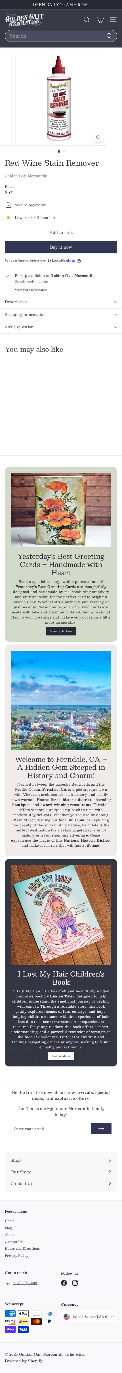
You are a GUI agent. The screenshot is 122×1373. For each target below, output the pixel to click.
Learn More (61, 1055)
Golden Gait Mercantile (26, 175)
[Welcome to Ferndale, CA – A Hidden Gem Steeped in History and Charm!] (61, 700)
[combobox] (61, 36)
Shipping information (25, 314)
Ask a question (19, 327)
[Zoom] (98, 137)
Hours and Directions (22, 1248)
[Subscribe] (101, 1128)
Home (9, 1220)
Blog (8, 1227)
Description (16, 302)
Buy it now (61, 246)
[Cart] (100, 19)
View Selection (61, 631)
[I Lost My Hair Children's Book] (61, 915)
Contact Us (14, 1241)
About (10, 1234)
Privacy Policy (16, 1255)
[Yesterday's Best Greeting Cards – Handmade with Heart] (61, 510)
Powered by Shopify (24, 1361)
